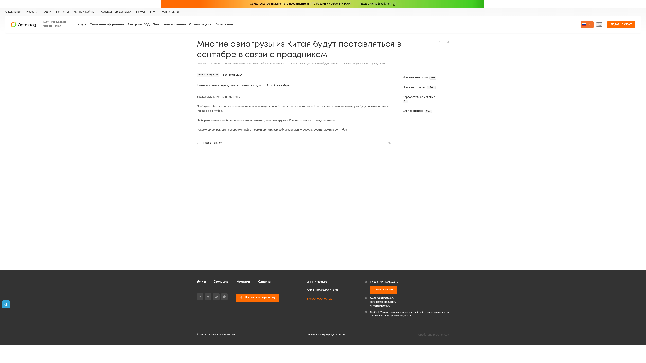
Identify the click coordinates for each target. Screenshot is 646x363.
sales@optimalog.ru (382, 298)
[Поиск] (599, 24)
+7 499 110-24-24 (552, 11)
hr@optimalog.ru (380, 306)
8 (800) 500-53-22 (319, 298)
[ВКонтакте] (442, 12)
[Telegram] (449, 12)
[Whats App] (461, 12)
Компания (243, 281)
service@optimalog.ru (383, 302)
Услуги (201, 281)
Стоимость (221, 281)
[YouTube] (455, 12)
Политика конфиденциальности (326, 335)
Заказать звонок (383, 290)
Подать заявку (621, 24)
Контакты (264, 281)
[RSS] (440, 42)
